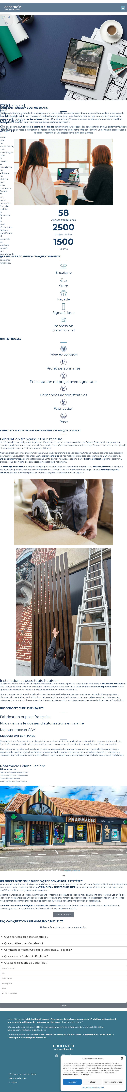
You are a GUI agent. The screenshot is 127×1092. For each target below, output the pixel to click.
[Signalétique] (63, 306)
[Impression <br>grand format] (63, 320)
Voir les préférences (113, 1082)
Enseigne (63, 272)
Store (63, 286)
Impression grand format (63, 328)
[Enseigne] (63, 266)
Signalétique (63, 313)
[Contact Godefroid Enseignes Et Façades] (6, 23)
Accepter (72, 1082)
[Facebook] (57, 1056)
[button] (122, 1058)
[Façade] (63, 293)
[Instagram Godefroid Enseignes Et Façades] (3, 17)
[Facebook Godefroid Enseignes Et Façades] (9, 17)
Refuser (92, 1082)
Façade (63, 299)
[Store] (63, 280)
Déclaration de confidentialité (93, 1087)
